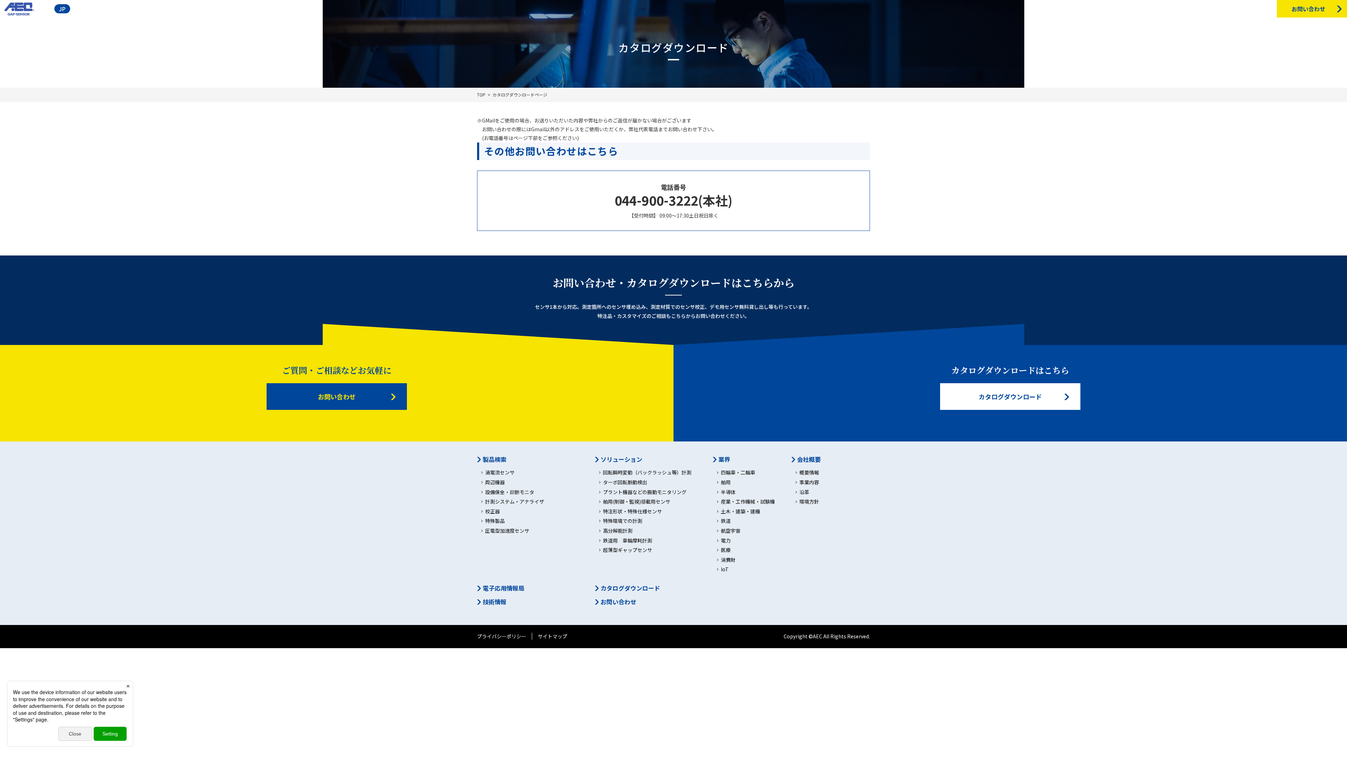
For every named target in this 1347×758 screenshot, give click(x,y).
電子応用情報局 (1198, 8)
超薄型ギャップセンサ (627, 550)
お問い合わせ (337, 396)
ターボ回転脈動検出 (625, 482)
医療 (726, 550)
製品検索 (1162, 8)
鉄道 (726, 521)
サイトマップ (552, 636)
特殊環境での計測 (622, 521)
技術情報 (1234, 8)
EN (80, 9)
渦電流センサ (500, 472)
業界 (724, 459)
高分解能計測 (617, 530)
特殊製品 (495, 521)
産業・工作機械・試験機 (748, 501)
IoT (725, 569)
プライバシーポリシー (501, 636)
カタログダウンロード (1010, 396)
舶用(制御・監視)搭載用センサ (636, 501)
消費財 (728, 560)
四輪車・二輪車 (738, 472)
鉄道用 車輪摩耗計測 (627, 540)
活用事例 (1105, 8)
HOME (1078, 8)
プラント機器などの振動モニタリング (644, 492)
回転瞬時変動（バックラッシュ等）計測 (647, 472)
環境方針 (809, 501)
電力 (726, 540)
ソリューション (621, 459)
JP (62, 9)
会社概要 (1134, 8)
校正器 (492, 511)
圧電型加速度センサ (507, 530)
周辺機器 (495, 482)
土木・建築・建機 (740, 511)
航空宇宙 (730, 530)
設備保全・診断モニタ (509, 492)
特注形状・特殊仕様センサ (632, 511)
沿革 (804, 492)
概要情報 (809, 472)
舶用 (726, 482)
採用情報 (1262, 8)
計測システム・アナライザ (514, 501)
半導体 (728, 492)
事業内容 (809, 482)
